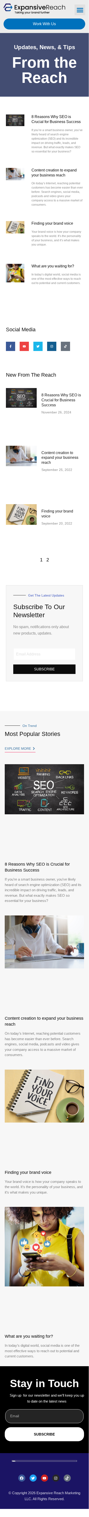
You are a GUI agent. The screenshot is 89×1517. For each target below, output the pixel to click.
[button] (80, 10)
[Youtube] (44, 1478)
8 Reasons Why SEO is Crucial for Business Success (61, 400)
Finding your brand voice (52, 223)
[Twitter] (33, 1478)
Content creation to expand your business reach (59, 458)
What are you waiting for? (52, 266)
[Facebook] (21, 1478)
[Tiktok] (65, 346)
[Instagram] (55, 1478)
